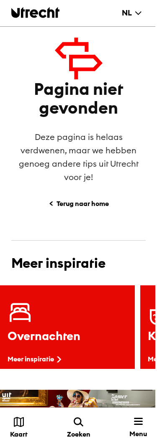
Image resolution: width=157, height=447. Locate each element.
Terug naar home (83, 203)
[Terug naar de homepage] (35, 12)
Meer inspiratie (31, 359)
